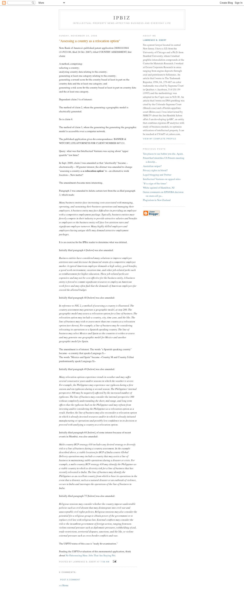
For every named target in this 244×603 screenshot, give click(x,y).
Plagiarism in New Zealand (157, 200)
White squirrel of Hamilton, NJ (158, 187)
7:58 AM (104, 562)
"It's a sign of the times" (155, 183)
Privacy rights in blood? (155, 170)
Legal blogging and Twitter (157, 174)
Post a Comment (70, 580)
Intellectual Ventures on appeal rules (162, 179)
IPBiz (122, 17)
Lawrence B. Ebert (154, 40)
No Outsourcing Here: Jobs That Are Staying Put (90, 555)
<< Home (63, 585)
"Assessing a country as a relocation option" (89, 41)
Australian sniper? (152, 166)
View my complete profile (159, 139)
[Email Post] (114, 561)
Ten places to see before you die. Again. (163, 153)
